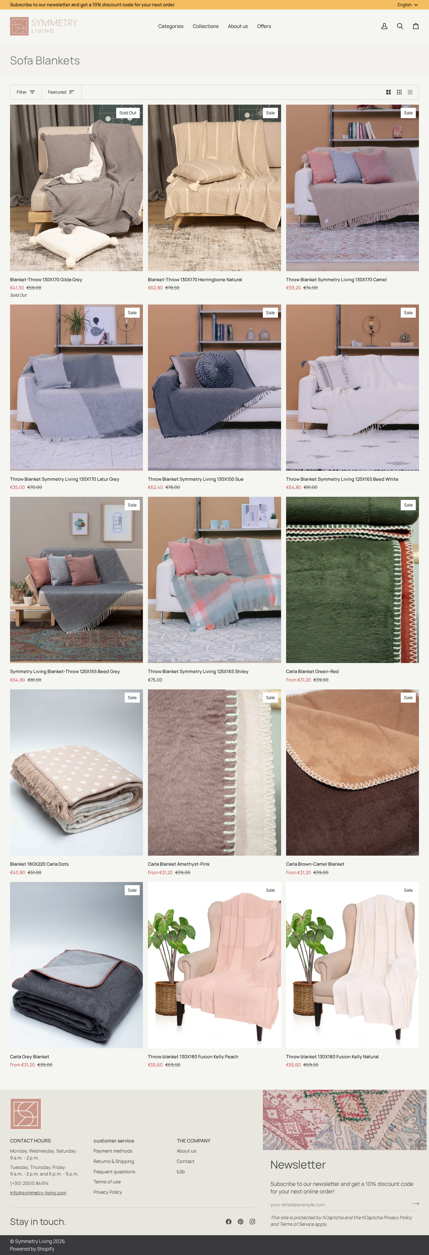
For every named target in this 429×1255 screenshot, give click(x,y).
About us (186, 1151)
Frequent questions (114, 1172)
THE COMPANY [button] (193, 1140)
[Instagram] (252, 1222)
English (405, 5)
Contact (185, 1161)
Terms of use (107, 1182)
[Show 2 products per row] (388, 92)
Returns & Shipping (114, 1161)
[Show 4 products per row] (412, 92)
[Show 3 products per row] (399, 92)
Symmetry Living (33, 1241)
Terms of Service (297, 1224)
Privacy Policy (397, 1217)
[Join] (414, 1204)
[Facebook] (228, 1222)
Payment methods (113, 1151)
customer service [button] (114, 1140)
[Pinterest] (240, 1222)
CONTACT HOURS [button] (30, 1140)
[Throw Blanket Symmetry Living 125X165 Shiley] (214, 580)
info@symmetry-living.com (38, 1193)
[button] (171, 26)
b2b (181, 1172)
